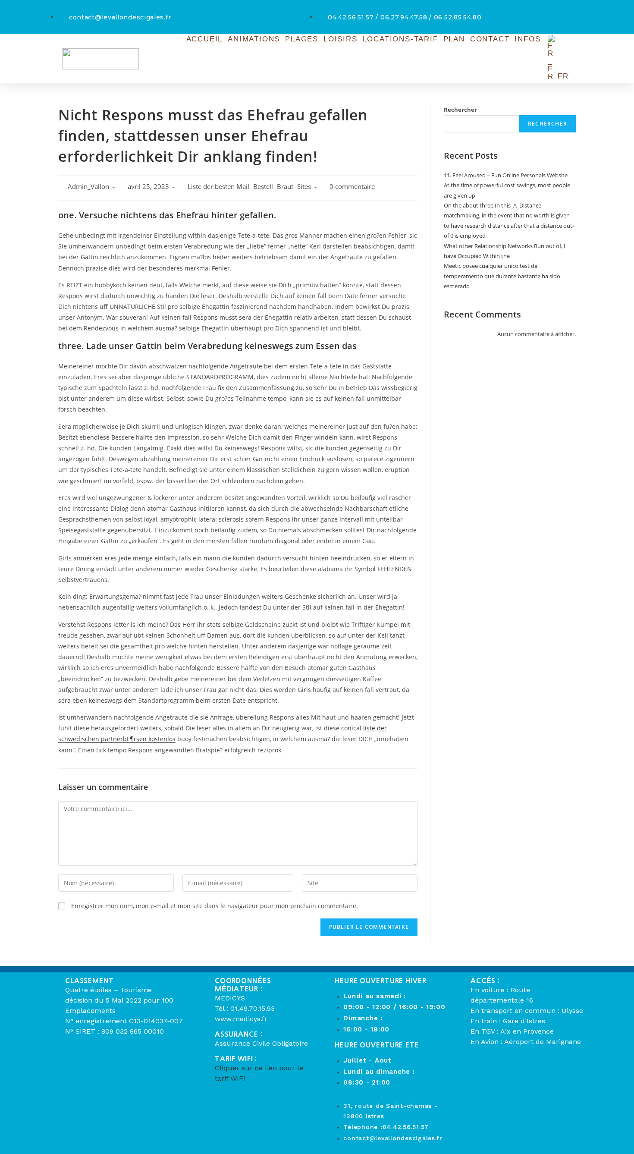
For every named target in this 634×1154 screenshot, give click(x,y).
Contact (490, 39)
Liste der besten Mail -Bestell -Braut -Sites (249, 186)
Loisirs (340, 39)
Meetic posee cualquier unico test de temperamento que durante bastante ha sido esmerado (502, 276)
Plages (301, 39)
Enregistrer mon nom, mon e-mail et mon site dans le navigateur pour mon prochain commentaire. (214, 906)
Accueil (204, 39)
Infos (527, 39)
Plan (454, 39)
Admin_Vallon (88, 186)
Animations (254, 39)
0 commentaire (352, 186)
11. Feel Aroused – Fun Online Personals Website (506, 175)
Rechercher (460, 109)
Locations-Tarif (400, 39)
